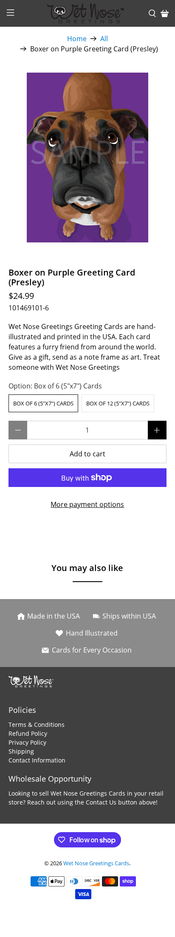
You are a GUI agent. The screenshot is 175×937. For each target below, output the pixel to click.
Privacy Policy (27, 742)
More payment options (87, 504)
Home (77, 38)
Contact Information (36, 760)
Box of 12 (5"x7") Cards (118, 403)
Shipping (21, 751)
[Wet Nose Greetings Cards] (87, 13)
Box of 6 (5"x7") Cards (43, 403)
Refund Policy (27, 733)
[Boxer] (87, 157)
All (104, 38)
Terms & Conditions (36, 724)
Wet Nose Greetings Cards (96, 863)
